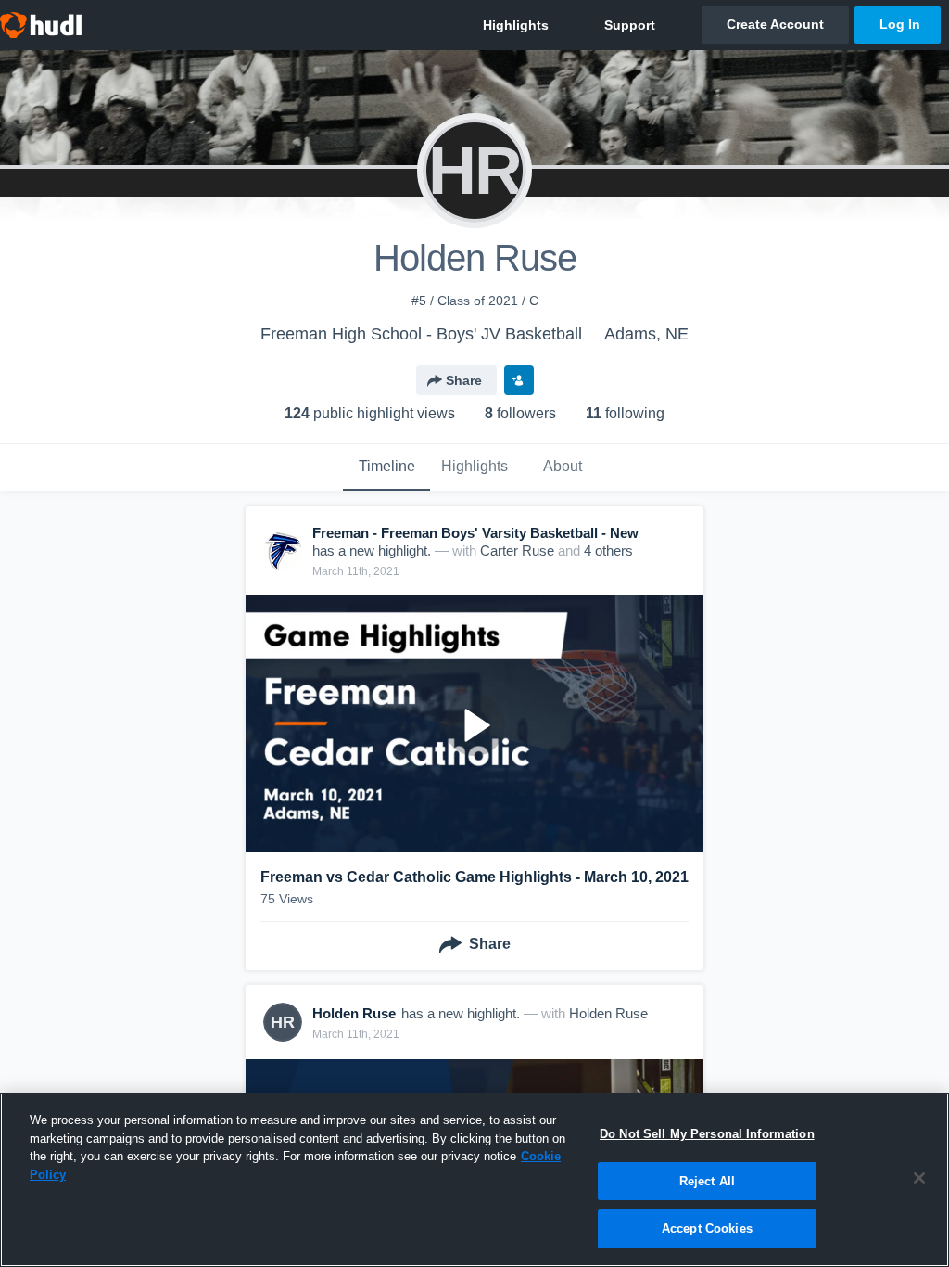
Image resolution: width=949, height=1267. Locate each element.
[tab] (386, 467)
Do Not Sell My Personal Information (707, 1134)
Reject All (707, 1181)
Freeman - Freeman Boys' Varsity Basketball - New (475, 533)
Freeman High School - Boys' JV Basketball (421, 334)
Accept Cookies (707, 1228)
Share (464, 380)
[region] (474, 1180)
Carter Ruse (517, 550)
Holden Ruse (608, 1013)
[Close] (919, 1178)
